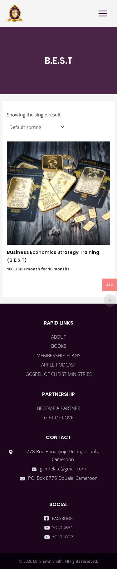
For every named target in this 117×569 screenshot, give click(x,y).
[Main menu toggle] (103, 13)
